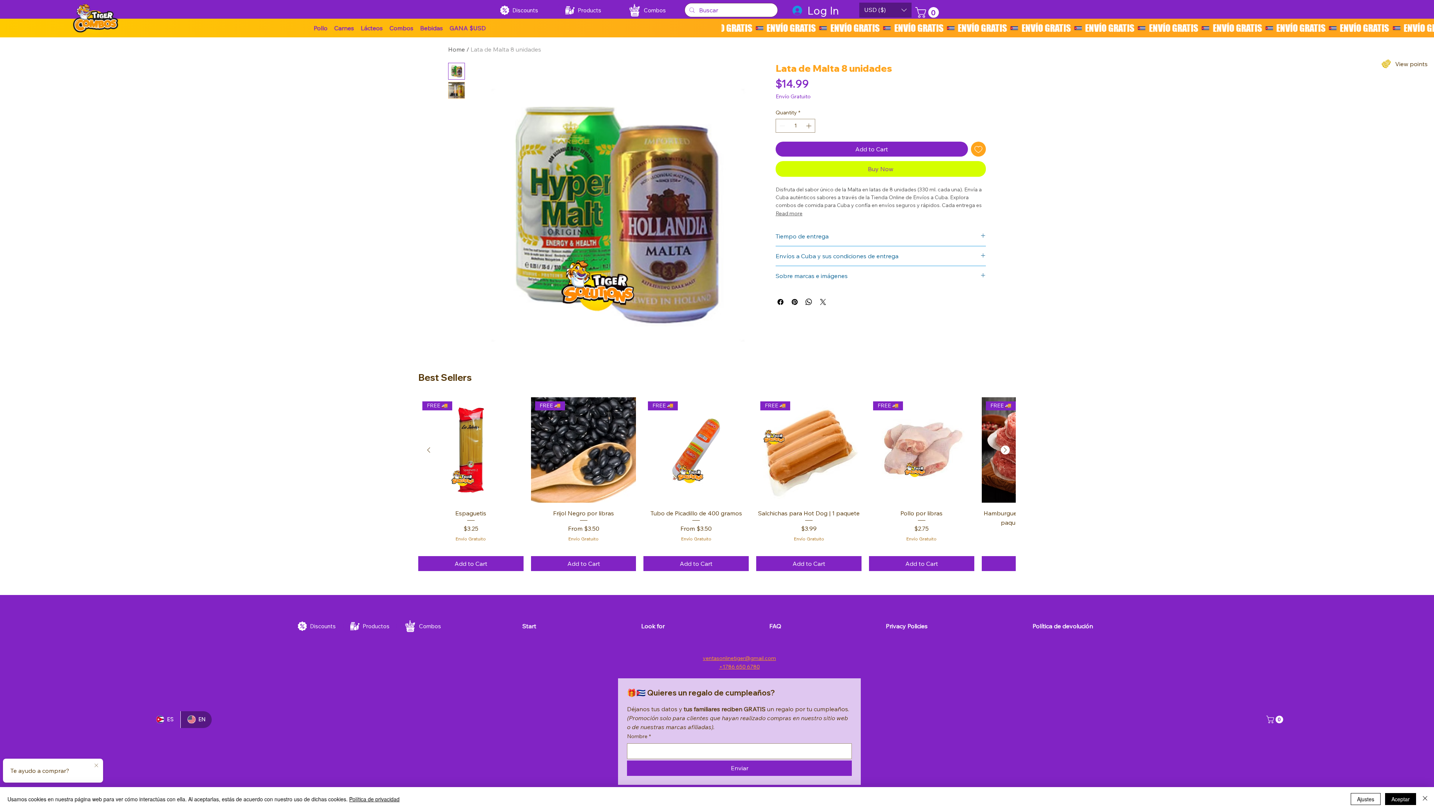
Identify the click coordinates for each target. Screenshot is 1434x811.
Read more (789, 213)
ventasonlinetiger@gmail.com (739, 658)
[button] (468, 28)
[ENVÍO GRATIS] (1077, 28)
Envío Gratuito (471, 539)
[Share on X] (823, 301)
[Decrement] (781, 125)
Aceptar (1400, 799)
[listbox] (885, 10)
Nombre (639, 736)
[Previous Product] (428, 449)
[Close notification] (96, 765)
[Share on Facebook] (780, 301)
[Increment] (809, 125)
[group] (717, 484)
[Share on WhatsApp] (808, 301)
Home (456, 49)
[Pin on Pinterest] (794, 301)
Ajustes (1365, 799)
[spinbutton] (795, 125)
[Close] (1425, 799)
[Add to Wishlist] (978, 149)
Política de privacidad (374, 799)
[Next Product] (1005, 449)
